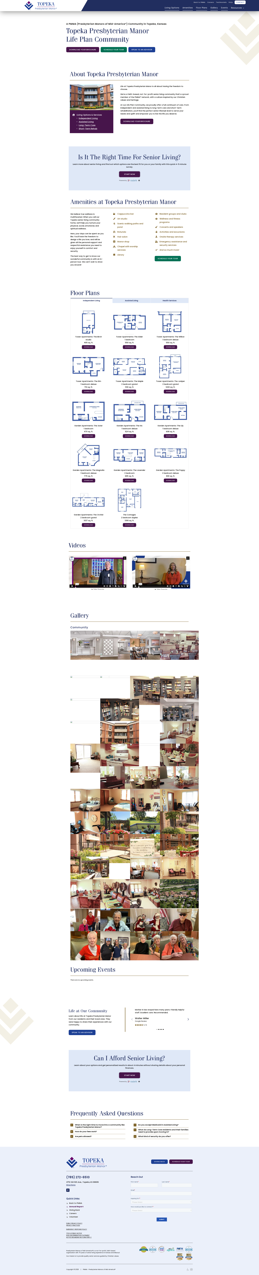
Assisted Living (86, 121)
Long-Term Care (87, 125)
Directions (70, 1185)
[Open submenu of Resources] (243, 7)
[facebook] (68, 1190)
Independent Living (88, 118)
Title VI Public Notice (74, 1233)
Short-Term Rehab (88, 128)
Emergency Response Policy (76, 1229)
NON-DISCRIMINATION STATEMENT (78, 1235)
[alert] (129, 980)
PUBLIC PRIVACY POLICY (74, 1223)
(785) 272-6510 (78, 1177)
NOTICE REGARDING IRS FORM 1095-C (79, 1237)
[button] (158, 1029)
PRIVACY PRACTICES (73, 1225)
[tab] (92, 300)
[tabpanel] (129, 416)
